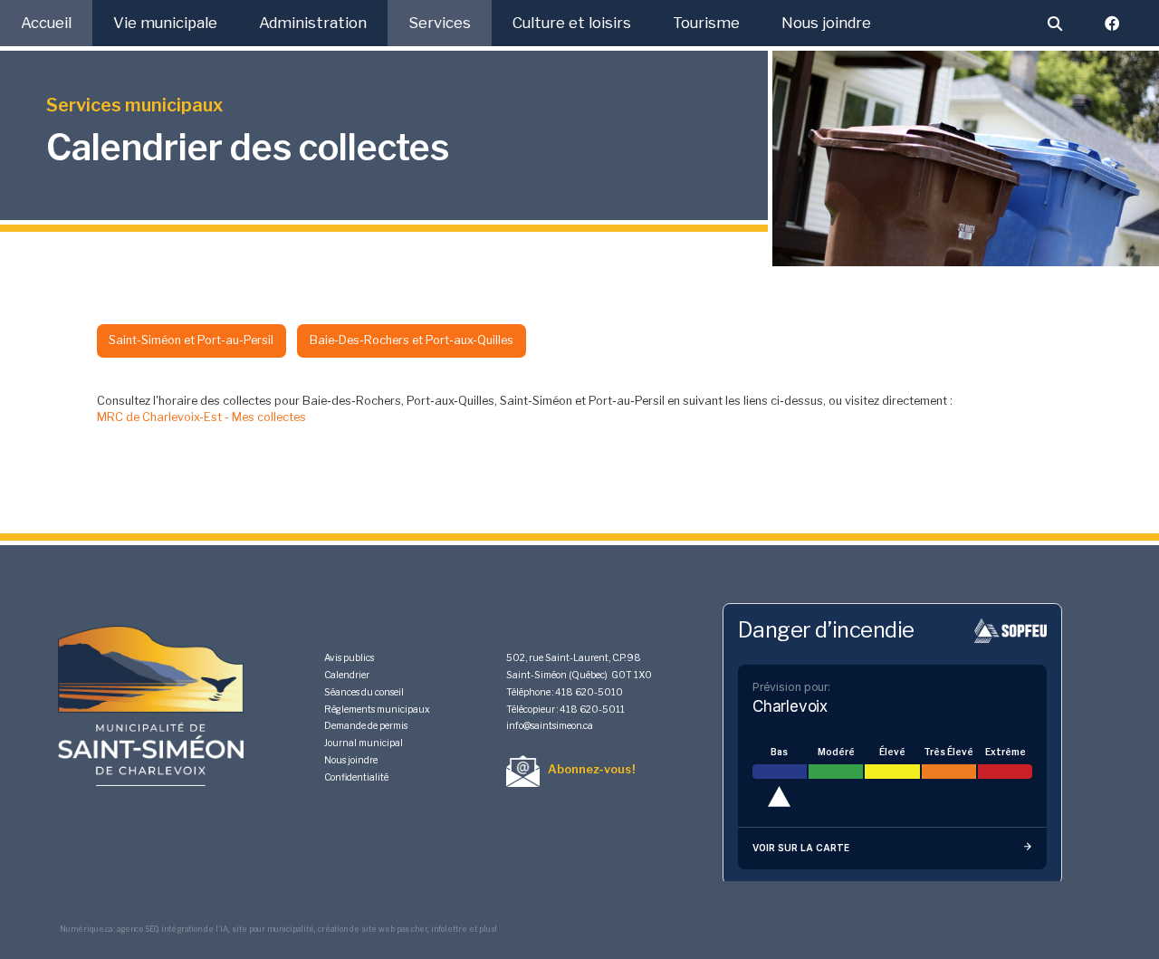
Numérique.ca (86, 929)
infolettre (449, 929)
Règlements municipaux (377, 709)
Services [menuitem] (439, 23)
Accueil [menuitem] (46, 23)
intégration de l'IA (194, 929)
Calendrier (346, 675)
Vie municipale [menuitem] (165, 23)
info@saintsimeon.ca (549, 726)
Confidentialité (356, 777)
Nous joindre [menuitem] (826, 23)
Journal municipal (363, 743)
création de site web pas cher (372, 929)
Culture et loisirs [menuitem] (571, 23)
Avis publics (349, 658)
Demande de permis (365, 726)
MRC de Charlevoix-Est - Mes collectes (201, 417)
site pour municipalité (273, 929)
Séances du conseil (364, 692)
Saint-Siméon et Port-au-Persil (191, 340)
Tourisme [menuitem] (706, 23)
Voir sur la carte (800, 847)
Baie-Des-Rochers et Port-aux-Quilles (411, 340)
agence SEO (137, 929)
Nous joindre (351, 760)
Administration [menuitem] (313, 23)
